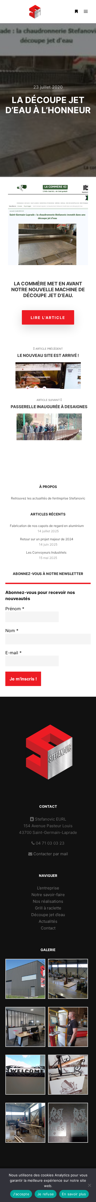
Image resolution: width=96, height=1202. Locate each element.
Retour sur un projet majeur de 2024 (46, 539)
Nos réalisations (48, 901)
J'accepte (21, 1194)
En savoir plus (74, 1194)
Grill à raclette (48, 908)
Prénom (14, 608)
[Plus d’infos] (76, 11)
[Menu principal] (86, 11)
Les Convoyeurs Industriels (46, 552)
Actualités (48, 921)
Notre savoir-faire (48, 894)
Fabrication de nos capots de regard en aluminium (47, 526)
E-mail (13, 652)
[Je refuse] (89, 1185)
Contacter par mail (50, 853)
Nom (11, 630)
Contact (48, 928)
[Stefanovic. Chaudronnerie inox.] (34, 11)
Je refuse (45, 1194)
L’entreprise (48, 887)
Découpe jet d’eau (48, 914)
